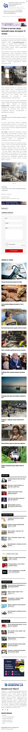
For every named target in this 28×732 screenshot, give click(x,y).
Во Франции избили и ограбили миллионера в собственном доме (13, 373)
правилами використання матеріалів (16, 8)
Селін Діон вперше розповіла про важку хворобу (16, 479)
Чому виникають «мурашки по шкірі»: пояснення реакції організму (16, 598)
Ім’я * (6, 218)
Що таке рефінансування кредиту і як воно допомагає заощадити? (17, 625)
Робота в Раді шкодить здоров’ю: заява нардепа (16, 538)
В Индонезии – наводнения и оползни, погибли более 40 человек (12, 420)
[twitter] (2, 710)
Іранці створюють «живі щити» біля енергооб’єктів (15, 531)
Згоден (22, 20)
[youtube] (7, 710)
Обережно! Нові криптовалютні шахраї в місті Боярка (11, 282)
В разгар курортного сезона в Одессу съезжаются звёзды (16, 564)
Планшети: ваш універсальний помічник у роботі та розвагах (17, 558)
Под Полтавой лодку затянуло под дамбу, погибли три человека (13, 328)
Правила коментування (7, 721)
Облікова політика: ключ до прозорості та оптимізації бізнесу (17, 638)
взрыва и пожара (5, 105)
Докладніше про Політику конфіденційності (12, 16)
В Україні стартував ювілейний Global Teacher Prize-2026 (16, 525)
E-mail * (7, 223)
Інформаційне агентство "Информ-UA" (10, 727)
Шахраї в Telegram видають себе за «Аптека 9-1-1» (15, 592)
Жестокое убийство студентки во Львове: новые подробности (13, 443)
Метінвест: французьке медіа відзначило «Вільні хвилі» (17, 605)
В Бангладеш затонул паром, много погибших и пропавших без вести (13, 396)
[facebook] (5, 710)
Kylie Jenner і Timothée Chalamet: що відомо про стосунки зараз (16, 486)
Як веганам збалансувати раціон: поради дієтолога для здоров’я (16, 644)
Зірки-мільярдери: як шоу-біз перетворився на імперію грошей (15, 505)
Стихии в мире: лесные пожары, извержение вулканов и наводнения (13, 189)
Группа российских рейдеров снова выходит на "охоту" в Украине (12, 304)
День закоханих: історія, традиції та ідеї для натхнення (16, 631)
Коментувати (14, 250)
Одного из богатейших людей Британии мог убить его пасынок (13, 350)
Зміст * (6, 228)
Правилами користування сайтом (16, 7)
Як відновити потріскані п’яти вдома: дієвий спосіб (16, 518)
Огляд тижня (5, 621)
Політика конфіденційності (8, 716)
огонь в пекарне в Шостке (18, 42)
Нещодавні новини (7, 514)
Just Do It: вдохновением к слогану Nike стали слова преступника (16, 571)
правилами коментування (10, 10)
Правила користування (7, 718)
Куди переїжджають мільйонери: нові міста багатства (17, 544)
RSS (3, 723)
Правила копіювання (7, 720)
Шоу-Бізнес (5, 475)
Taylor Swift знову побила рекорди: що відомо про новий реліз (16, 499)
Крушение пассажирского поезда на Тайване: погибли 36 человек (12, 466)
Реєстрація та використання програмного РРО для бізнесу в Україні (16, 651)
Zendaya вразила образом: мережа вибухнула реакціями (15, 492)
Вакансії (4, 715)
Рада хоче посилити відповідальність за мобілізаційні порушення (16, 586)
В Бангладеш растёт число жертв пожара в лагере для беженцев (13, 118)
